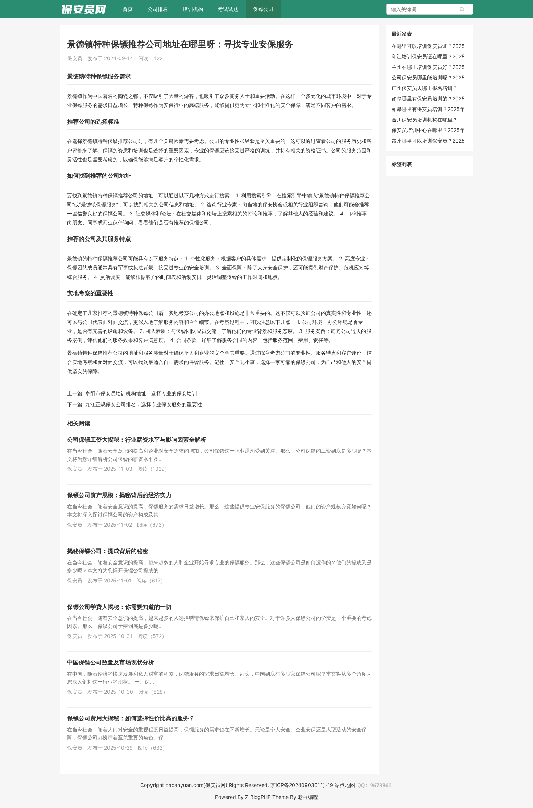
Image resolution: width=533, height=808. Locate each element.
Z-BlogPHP (258, 797)
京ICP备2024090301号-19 (301, 785)
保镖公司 (263, 9)
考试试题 (228, 9)
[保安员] (84, 9)
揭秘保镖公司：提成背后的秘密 (107, 551)
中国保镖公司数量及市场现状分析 (110, 662)
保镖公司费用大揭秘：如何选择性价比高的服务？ (131, 718)
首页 (128, 9)
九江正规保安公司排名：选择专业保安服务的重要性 (143, 404)
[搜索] (462, 9)
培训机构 (193, 9)
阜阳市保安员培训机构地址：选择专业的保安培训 (141, 393)
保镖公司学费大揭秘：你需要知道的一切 (119, 606)
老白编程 (308, 797)
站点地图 (345, 785)
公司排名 (158, 9)
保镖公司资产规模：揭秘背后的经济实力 (119, 495)
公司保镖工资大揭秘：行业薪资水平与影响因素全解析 (136, 439)
